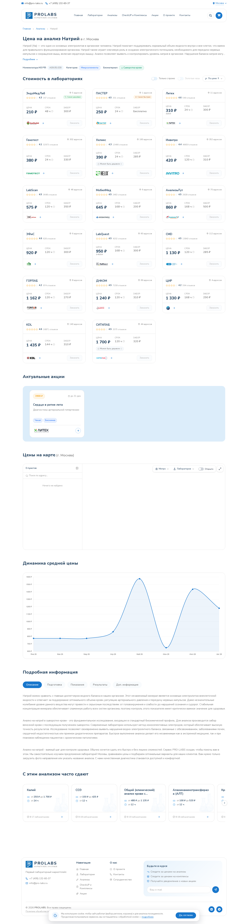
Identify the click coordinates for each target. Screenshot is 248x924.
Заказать (74, 123)
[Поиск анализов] (210, 15)
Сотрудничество (122, 879)
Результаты (100, 684)
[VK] (212, 909)
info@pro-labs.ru (34, 3)
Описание (32, 684)
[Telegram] (219, 909)
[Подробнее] (61, 817)
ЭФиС (30, 234)
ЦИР (169, 281)
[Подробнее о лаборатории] (43, 123)
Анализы (112, 15)
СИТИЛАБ (103, 325)
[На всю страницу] (220, 469)
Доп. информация (127, 684)
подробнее (148, 916)
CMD (169, 234)
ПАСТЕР (101, 93)
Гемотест (32, 140)
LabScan (32, 190)
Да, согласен (186, 915)
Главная (78, 15)
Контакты (185, 15)
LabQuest (102, 234)
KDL (29, 325)
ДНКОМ (101, 281)
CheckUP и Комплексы (134, 15)
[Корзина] (219, 15)
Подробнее (29, 59)
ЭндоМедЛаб (35, 93)
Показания (77, 684)
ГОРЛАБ (32, 281)
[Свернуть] (77, 468)
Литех (170, 93)
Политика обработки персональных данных (48, 911)
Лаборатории (95, 15)
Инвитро (172, 140)
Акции (154, 15)
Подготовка (54, 684)
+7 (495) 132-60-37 (59, 3)
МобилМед (103, 190)
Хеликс (101, 140)
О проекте (169, 15)
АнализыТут (174, 190)
